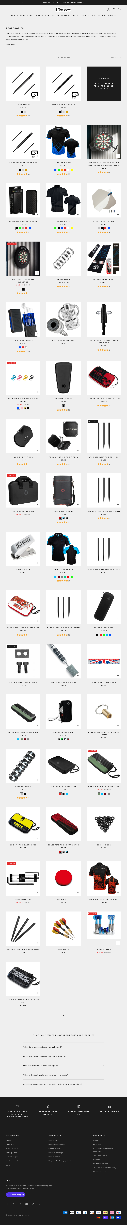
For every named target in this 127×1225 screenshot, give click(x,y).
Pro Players (97, 1144)
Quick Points (23, 104)
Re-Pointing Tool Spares (23, 682)
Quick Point (27, 15)
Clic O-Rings (104, 845)
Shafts (96, 15)
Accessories (109, 15)
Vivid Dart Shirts (63, 569)
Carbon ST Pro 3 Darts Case (23, 732)
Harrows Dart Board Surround (23, 280)
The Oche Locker (100, 1155)
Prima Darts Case (63, 511)
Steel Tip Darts (12, 1148)
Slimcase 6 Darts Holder (23, 221)
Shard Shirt (63, 221)
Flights (85, 15)
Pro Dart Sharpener (63, 340)
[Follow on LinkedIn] (39, 1204)
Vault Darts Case (23, 340)
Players (49, 15)
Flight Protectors (103, 221)
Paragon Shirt (63, 163)
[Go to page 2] (71, 1015)
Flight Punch (23, 569)
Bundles (9, 1165)
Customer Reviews (100, 1164)
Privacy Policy (54, 1157)
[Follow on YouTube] (26, 1204)
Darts (39, 15)
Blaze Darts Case (104, 628)
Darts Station (104, 949)
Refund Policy (54, 1148)
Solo (75, 15)
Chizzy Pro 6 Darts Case (23, 845)
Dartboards (63, 15)
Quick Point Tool (23, 457)
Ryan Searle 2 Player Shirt (104, 899)
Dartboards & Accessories (16, 1161)
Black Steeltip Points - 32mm (23, 949)
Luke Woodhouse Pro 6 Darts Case (23, 1001)
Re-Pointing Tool (23, 899)
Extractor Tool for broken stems (103, 733)
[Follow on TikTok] (33, 1204)
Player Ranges (11, 1157)
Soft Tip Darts (11, 1153)
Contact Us (52, 1140)
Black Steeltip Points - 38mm (104, 569)
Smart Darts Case (63, 732)
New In (14, 15)
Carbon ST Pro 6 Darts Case (103, 786)
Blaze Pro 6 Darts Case (63, 786)
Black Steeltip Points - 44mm (104, 457)
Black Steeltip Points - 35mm (63, 628)
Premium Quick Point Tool (63, 457)
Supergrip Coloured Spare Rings (23, 400)
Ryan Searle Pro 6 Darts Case (103, 399)
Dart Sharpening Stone (63, 682)
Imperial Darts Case (23, 511)
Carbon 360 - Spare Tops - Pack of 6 (104, 341)
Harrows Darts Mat (104, 279)
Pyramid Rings (23, 786)
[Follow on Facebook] (7, 1204)
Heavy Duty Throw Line (104, 682)
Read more (10, 44)
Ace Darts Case (63, 399)
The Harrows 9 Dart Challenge (105, 1168)
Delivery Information (56, 1144)
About (95, 1140)
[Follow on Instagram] (20, 1204)
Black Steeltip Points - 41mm (104, 511)
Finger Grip (63, 899)
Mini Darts (63, 949)
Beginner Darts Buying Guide (60, 1161)
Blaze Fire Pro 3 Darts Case (63, 845)
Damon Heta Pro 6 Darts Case (23, 628)
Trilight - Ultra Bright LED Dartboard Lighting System (103, 164)
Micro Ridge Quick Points (23, 163)
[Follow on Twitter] (13, 1204)
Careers (96, 1159)
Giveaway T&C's (99, 1172)
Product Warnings (55, 1153)
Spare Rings (63, 279)
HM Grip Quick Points (63, 104)
